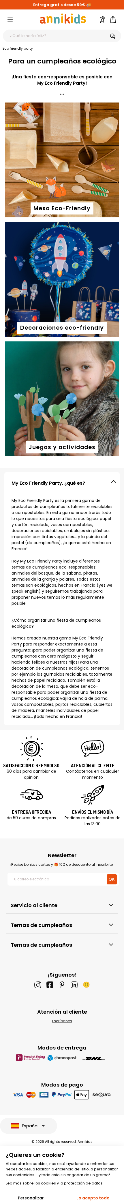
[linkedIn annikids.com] (74, 984)
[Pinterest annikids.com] (62, 984)
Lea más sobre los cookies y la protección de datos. (55, 1183)
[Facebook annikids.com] (50, 984)
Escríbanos (62, 1021)
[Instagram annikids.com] (37, 984)
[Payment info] (62, 1094)
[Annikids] (63, 18)
